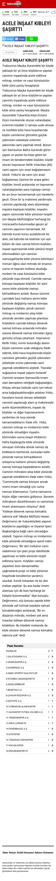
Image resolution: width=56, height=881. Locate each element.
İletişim (12, 852)
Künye (5, 852)
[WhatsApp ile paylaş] (32, 38)
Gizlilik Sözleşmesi (25, 852)
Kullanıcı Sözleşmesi (44, 852)
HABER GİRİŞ (28, 51)
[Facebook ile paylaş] (20, 38)
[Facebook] (24, 876)
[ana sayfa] (52, 4)
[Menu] (4, 4)
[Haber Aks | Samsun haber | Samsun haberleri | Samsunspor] (28, 4)
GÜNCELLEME (44, 51)
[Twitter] (32, 876)
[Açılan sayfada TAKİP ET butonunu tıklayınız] (10, 52)
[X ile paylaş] (8, 38)
